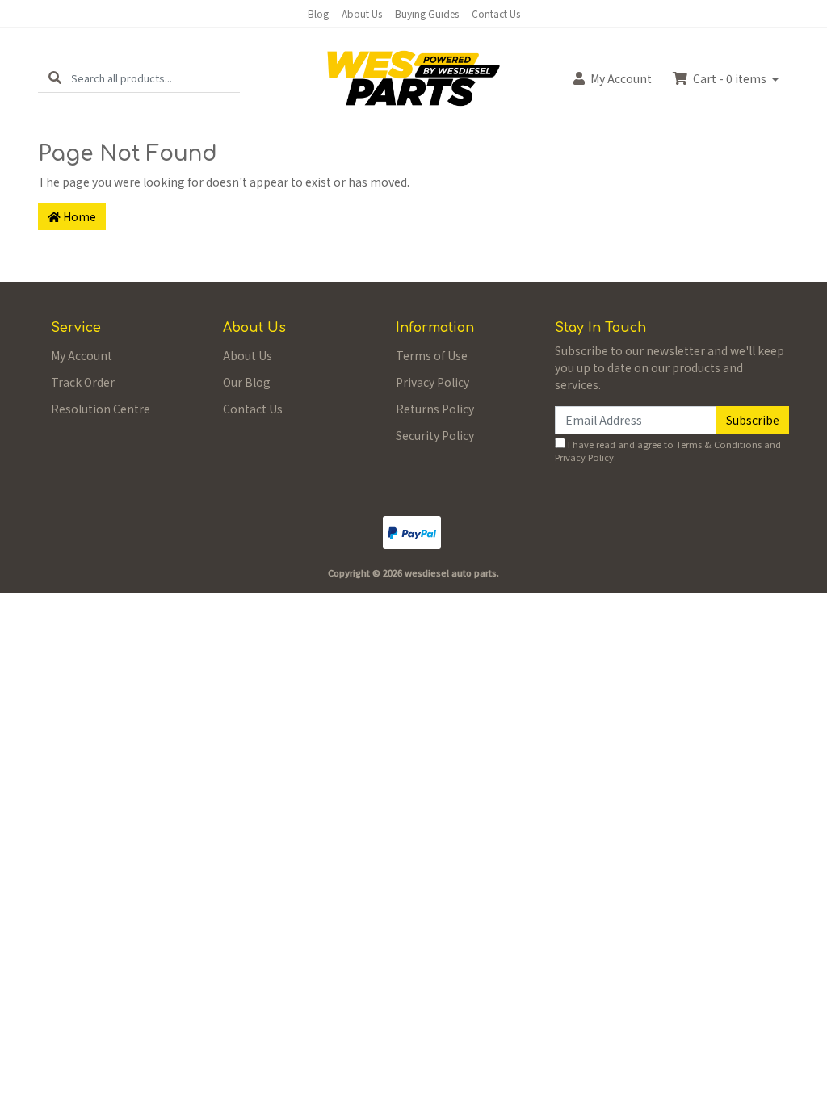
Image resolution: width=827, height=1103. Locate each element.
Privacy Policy (432, 382)
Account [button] (621, 78)
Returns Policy (435, 409)
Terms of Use (432, 355)
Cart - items (730, 78)
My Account (81, 355)
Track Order (83, 382)
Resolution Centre (100, 409)
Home (78, 216)
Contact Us (496, 13)
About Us (362, 13)
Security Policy (435, 435)
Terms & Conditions (719, 444)
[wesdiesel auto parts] (413, 77)
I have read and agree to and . (668, 451)
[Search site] (55, 78)
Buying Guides (427, 13)
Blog (318, 13)
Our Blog (247, 382)
